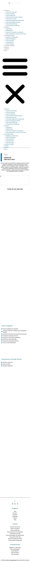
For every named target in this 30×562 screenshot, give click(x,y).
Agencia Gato (13, 560)
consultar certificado (9, 45)
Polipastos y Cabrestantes (12, 37)
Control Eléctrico (10, 42)
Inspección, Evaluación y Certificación (14, 32)
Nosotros (6, 47)
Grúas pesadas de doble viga (12, 25)
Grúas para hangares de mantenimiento (15, 20)
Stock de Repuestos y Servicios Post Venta (16, 33)
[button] (15, 80)
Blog (5, 50)
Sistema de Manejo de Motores (13, 22)
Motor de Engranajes (10, 38)
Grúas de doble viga (10, 15)
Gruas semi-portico (10, 13)
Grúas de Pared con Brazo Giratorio (14, 17)
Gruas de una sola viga (11, 12)
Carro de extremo (10, 40)
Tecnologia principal (9, 35)
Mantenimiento (9, 30)
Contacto (6, 49)
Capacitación (9, 28)
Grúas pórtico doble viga (11, 23)
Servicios (6, 27)
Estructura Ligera (10, 44)
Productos (7, 10)
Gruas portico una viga (11, 18)
